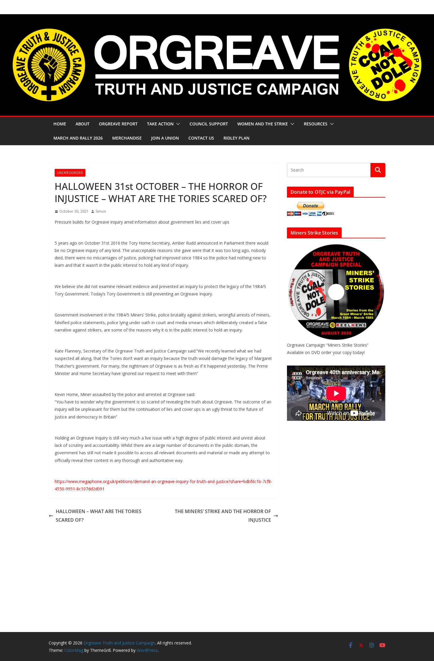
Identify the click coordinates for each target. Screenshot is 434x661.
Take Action (160, 124)
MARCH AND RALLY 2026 (78, 138)
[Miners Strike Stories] (336, 246)
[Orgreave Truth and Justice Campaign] (217, 18)
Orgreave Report (118, 124)
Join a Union (165, 138)
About (82, 124)
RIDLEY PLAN (236, 138)
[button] (177, 124)
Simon (101, 211)
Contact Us (201, 138)
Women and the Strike (262, 124)
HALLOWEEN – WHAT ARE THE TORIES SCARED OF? (98, 515)
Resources (315, 124)
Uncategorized (70, 173)
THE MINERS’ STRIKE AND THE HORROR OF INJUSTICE (223, 515)
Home (59, 124)
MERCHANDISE (127, 138)
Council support (209, 124)
